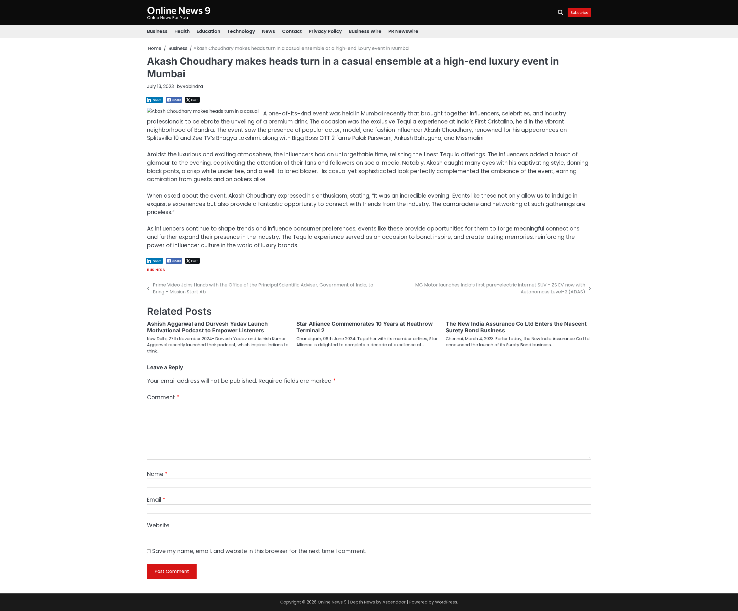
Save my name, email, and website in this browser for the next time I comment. (259, 551)
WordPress (446, 602)
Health (182, 31)
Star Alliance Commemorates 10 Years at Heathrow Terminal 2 (364, 327)
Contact (292, 31)
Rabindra (192, 86)
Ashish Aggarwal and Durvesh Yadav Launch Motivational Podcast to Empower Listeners (207, 327)
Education (208, 31)
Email (156, 500)
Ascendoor (394, 602)
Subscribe (579, 12)
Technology (241, 31)
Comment (163, 397)
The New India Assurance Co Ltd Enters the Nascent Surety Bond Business (516, 327)
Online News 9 (179, 10)
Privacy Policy (325, 31)
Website (158, 525)
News (268, 31)
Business (157, 31)
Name (157, 474)
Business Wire (365, 31)
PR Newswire (403, 31)
